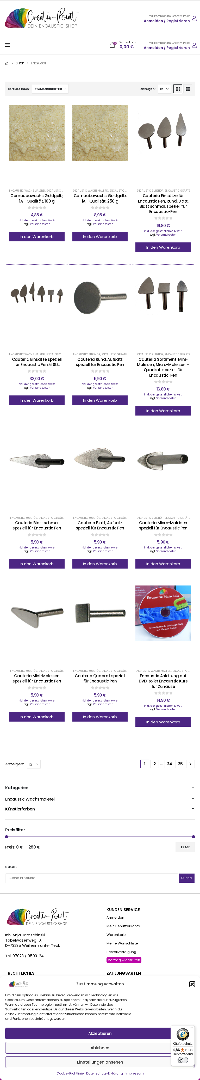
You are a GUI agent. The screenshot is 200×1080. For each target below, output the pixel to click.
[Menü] (192, 1028)
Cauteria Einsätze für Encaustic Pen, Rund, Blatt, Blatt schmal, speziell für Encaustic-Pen (163, 203)
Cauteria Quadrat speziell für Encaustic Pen (100, 678)
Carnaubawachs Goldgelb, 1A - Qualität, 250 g (100, 198)
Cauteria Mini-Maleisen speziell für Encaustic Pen (36, 678)
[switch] (183, 1060)
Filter (185, 847)
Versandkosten (40, 224)
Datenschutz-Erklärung (104, 1073)
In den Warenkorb (37, 236)
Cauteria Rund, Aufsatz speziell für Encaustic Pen (100, 362)
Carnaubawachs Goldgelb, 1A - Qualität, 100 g (36, 198)
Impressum (135, 1073)
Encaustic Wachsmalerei (27, 191)
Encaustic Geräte (177, 191)
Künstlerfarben (20, 809)
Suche (11, 867)
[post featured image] (37, 144)
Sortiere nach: (18, 89)
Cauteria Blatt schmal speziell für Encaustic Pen (36, 525)
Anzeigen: (147, 89)
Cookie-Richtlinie (70, 1073)
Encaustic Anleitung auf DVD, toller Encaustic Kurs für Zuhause (163, 681)
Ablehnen (100, 1048)
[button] (192, 984)
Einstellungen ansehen (100, 1062)
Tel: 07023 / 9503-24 (24, 956)
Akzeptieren (100, 1033)
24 (169, 764)
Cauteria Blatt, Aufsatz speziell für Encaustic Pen (100, 525)
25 (180, 764)
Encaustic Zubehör (150, 191)
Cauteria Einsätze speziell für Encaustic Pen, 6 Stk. (37, 362)
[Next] (190, 764)
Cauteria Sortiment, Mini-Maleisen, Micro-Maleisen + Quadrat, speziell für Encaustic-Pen (163, 367)
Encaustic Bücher (185, 671)
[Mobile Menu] (9, 45)
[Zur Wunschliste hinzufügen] (24, 144)
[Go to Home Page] (6, 63)
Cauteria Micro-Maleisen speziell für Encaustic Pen (163, 525)
